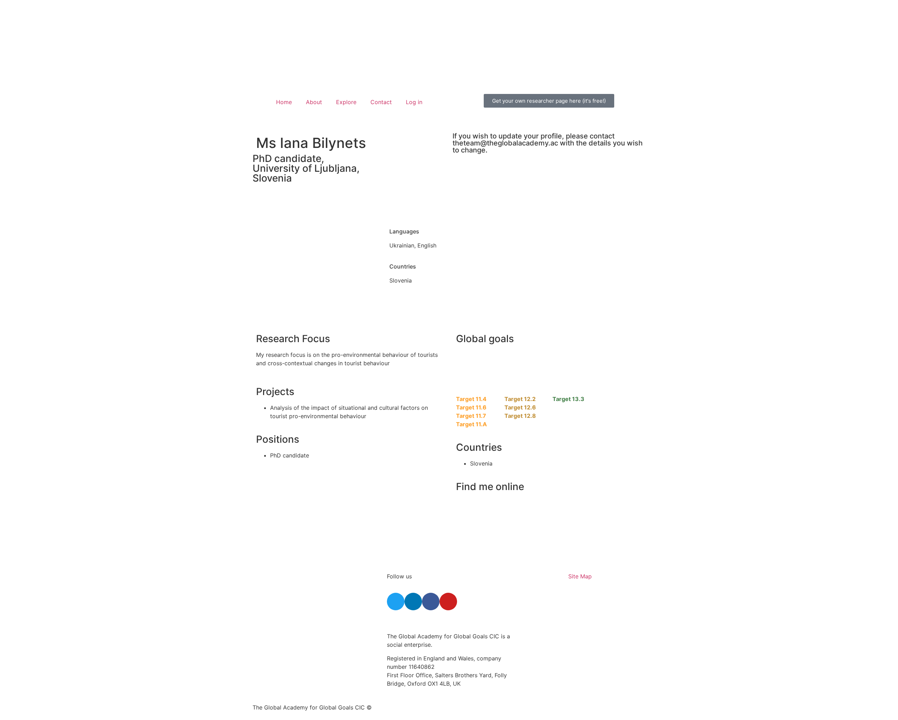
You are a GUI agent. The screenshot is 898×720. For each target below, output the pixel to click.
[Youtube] (448, 601)
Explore (346, 102)
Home (284, 102)
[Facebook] (431, 601)
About (314, 102)
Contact (381, 102)
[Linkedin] (413, 601)
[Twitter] (395, 601)
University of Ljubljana (305, 168)
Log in (414, 102)
